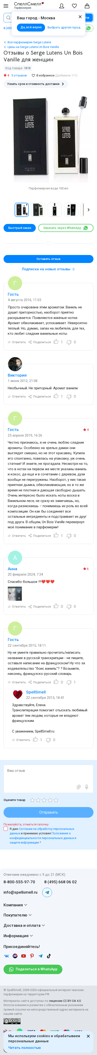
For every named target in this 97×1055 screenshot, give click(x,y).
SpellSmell (36, 692)
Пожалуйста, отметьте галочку (26, 824)
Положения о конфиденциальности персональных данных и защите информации (43, 838)
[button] (8, 210)
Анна (12, 568)
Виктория (17, 375)
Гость (13, 294)
